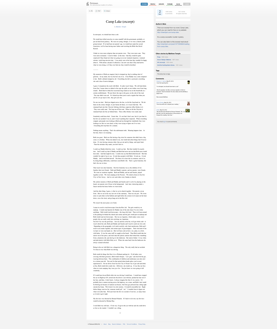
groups (161, 4)
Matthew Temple (121, 27)
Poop (158, 57)
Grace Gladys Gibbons (164, 60)
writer (157, 110)
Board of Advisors (116, 324)
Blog (178, 4)
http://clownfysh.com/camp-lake (168, 32)
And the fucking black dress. (166, 65)
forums (169, 4)
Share (108, 11)
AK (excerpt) (161, 62)
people (152, 4)
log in (164, 121)
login (187, 4)
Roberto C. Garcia (161, 81)
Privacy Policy (141, 324)
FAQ (124, 324)
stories (144, 4)
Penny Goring (159, 102)
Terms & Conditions (132, 324)
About (105, 324)
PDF (99, 11)
